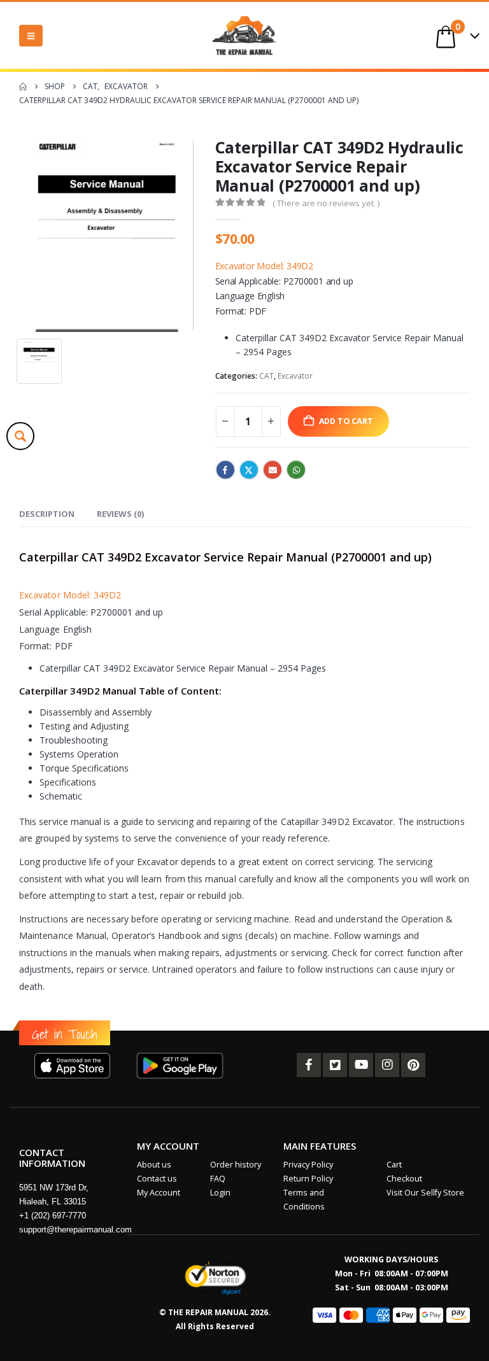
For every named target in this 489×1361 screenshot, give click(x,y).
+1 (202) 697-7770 (52, 1215)
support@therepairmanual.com (75, 1229)
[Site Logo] (244, 35)
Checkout (404, 1178)
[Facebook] (309, 1065)
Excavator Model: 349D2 (264, 266)
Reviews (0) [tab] (120, 513)
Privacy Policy (308, 1164)
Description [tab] (46, 513)
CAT (266, 375)
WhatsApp (296, 470)
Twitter (249, 470)
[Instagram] (387, 1065)
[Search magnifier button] (20, 436)
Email (272, 470)
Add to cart (346, 421)
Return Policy (308, 1178)
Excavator (295, 375)
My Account (158, 1192)
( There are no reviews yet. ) (326, 203)
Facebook (225, 470)
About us (154, 1164)
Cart (394, 1164)
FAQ (217, 1178)
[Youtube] (361, 1065)
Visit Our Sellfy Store (425, 1192)
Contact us (157, 1178)
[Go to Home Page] (23, 87)
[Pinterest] (413, 1065)
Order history (235, 1164)
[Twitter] (335, 1065)
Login (220, 1192)
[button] (31, 35)
